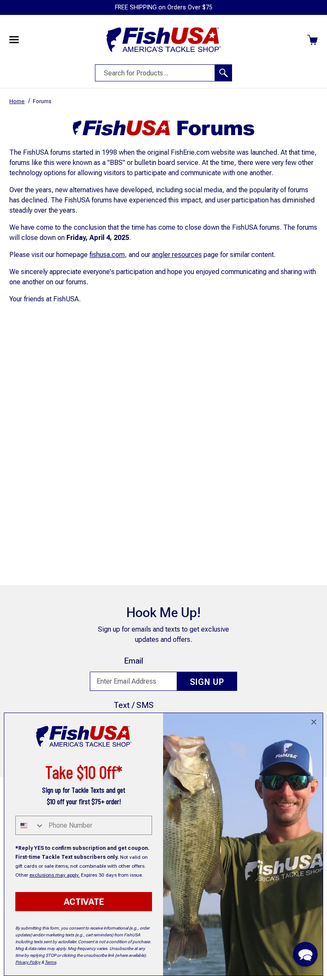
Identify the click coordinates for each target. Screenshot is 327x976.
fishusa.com (107, 255)
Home (17, 101)
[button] (305, 954)
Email (133, 661)
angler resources (177, 255)
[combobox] (30, 825)
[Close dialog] (314, 722)
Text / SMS (134, 705)
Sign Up (207, 682)
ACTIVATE (84, 902)
